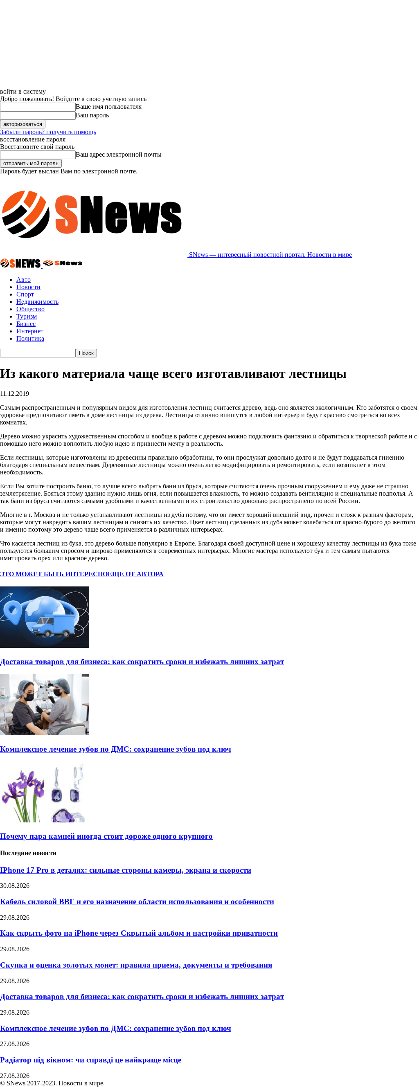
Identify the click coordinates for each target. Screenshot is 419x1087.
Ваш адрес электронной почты (119, 154)
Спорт (25, 294)
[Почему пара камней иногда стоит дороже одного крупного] (44, 820)
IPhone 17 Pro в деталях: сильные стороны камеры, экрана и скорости (125, 870)
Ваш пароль (92, 115)
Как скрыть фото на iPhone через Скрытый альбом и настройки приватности (139, 933)
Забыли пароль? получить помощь (48, 131)
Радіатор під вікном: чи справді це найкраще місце (90, 1060)
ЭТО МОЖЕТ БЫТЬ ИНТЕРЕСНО (54, 573)
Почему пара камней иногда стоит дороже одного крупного (106, 836)
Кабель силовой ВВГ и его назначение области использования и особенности (137, 901)
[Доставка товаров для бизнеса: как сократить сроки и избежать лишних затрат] (44, 645)
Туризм (26, 316)
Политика (30, 338)
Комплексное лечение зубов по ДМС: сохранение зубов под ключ (115, 749)
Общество (30, 308)
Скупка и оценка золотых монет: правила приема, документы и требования (136, 965)
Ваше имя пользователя (109, 106)
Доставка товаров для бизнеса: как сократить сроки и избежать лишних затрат (142, 661)
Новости (28, 286)
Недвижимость (37, 301)
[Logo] (21, 265)
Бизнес (26, 323)
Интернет (29, 331)
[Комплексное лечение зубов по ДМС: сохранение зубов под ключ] (44, 733)
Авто (23, 279)
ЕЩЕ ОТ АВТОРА (136, 573)
